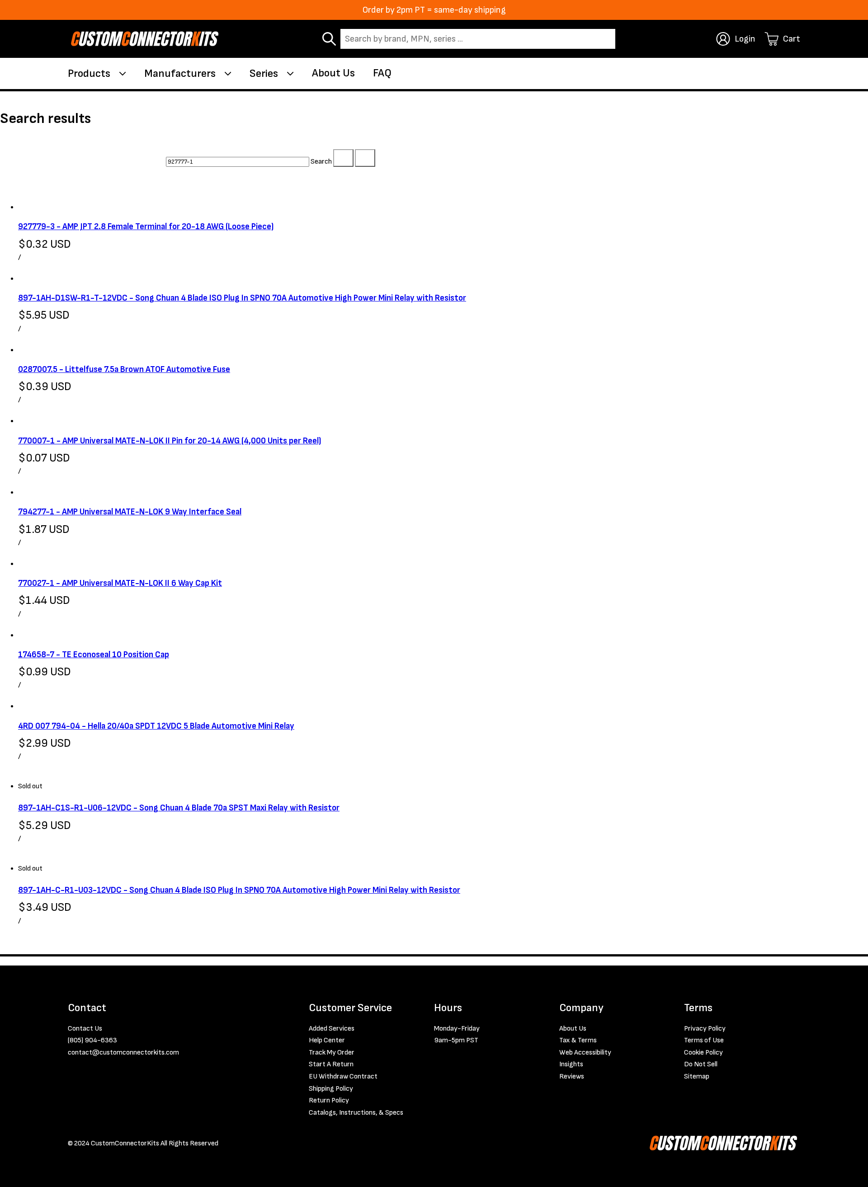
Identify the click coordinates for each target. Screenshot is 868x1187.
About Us (333, 73)
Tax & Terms (578, 1040)
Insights (571, 1064)
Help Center (327, 1040)
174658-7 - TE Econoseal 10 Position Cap (93, 655)
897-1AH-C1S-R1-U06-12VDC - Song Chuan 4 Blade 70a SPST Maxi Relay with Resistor (179, 808)
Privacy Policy (705, 1028)
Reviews (571, 1076)
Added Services (331, 1028)
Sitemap (696, 1076)
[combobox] (477, 39)
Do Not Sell (700, 1064)
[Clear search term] (343, 158)
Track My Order (331, 1052)
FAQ (382, 73)
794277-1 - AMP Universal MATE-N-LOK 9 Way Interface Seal (129, 512)
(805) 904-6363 (92, 1040)
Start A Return (331, 1064)
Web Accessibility (585, 1052)
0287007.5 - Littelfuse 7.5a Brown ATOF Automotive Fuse (124, 369)
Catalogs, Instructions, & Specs (356, 1112)
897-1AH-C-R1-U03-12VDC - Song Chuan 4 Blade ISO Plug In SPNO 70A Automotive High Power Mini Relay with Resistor (239, 890)
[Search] (365, 158)
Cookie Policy (703, 1052)
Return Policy (329, 1100)
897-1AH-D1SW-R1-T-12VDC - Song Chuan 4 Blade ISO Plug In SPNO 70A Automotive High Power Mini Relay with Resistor (242, 298)
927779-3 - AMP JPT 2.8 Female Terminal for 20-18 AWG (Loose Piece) (146, 226)
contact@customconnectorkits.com (123, 1052)
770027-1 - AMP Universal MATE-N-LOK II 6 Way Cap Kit (120, 583)
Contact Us (85, 1028)
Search (321, 161)
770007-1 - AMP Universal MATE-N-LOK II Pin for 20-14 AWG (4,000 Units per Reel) (169, 441)
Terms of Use (704, 1040)
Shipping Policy (331, 1088)
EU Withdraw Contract (343, 1076)
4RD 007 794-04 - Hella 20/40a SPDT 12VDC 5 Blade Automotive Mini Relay (156, 726)
